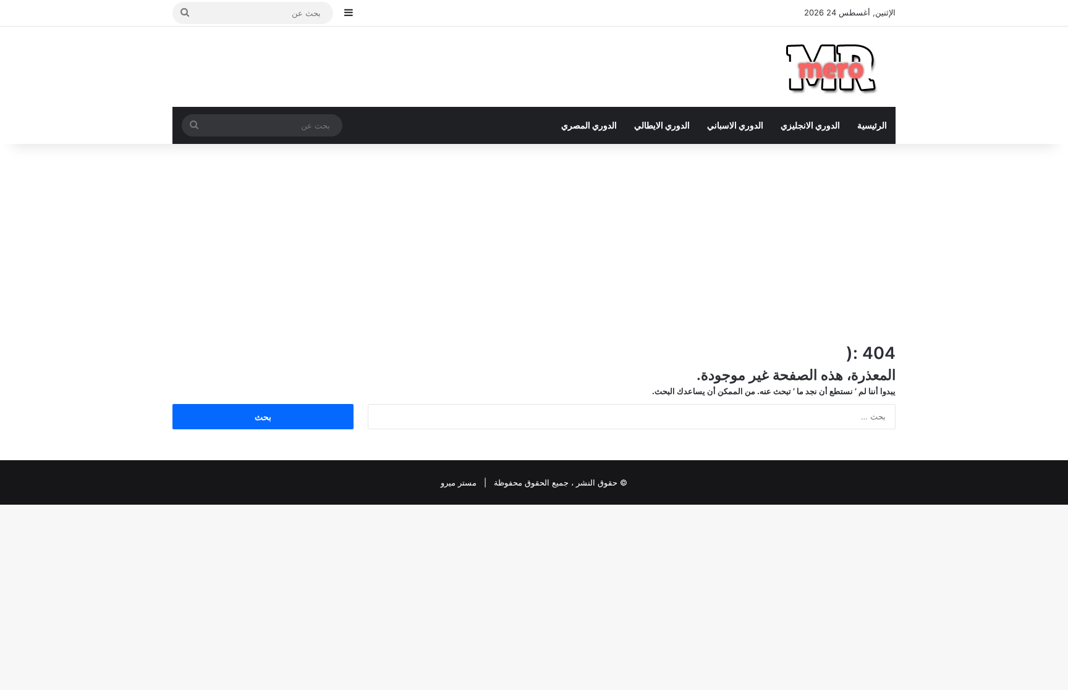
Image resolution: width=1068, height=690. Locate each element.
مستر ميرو (459, 482)
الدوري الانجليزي (810, 125)
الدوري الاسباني (735, 125)
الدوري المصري (589, 125)
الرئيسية (872, 125)
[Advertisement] (534, 242)
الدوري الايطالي (662, 125)
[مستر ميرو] (833, 67)
